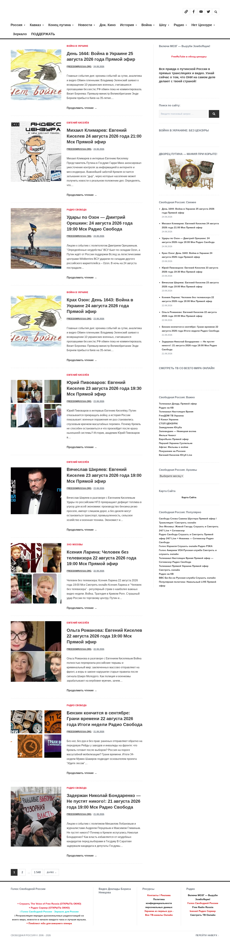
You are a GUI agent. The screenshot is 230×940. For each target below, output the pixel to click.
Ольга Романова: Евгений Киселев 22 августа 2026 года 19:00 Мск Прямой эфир (104, 636)
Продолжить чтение (82, 108)
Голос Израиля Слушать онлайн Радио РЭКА (185, 546)
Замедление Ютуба (170, 427)
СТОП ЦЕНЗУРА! (168, 423)
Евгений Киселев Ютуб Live (175, 455)
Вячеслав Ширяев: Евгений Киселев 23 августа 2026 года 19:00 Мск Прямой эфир (104, 475)
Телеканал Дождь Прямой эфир (178, 403)
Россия (16, 25)
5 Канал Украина (168, 419)
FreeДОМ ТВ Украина (171, 415)
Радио (179, 25)
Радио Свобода (77, 210)
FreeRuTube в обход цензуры (189, 56)
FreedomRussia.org (79, 66)
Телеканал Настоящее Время (176, 411)
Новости (85, 25)
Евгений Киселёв (78, 123)
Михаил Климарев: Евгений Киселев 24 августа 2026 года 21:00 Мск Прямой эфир (104, 136)
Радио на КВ (166, 407)
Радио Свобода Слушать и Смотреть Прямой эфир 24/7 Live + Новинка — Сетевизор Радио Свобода (186, 538)
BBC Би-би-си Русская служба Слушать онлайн (187, 577)
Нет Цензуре (201, 25)
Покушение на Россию (172, 451)
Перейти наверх (206, 935)
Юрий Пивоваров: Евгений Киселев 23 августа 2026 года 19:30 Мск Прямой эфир (104, 388)
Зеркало (20, 34)
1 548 (37, 872)
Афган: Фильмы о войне (173, 447)
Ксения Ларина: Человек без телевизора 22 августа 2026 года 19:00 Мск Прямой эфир (101, 558)
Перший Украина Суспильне (175, 443)
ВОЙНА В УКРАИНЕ (77, 46)
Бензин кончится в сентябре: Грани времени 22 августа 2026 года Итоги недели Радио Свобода (104, 719)
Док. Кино (108, 25)
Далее (50, 872)
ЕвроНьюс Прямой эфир (174, 439)
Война (146, 25)
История (127, 25)
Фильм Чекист (167, 435)
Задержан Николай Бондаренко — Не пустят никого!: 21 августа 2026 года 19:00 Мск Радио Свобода (104, 801)
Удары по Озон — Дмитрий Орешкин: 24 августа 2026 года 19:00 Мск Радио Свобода (100, 223)
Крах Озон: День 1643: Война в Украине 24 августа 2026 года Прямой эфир (100, 305)
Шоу (162, 25)
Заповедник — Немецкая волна (177, 431)
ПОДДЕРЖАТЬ (43, 34)
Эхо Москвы (75, 544)
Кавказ (35, 25)
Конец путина (59, 25)
